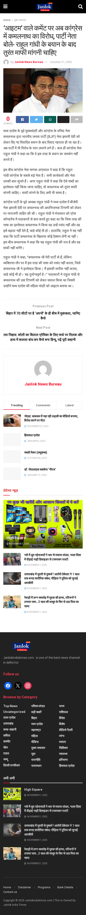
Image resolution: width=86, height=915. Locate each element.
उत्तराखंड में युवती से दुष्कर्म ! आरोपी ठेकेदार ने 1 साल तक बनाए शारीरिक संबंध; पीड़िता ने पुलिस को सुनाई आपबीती (51, 578)
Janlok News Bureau (28, 62)
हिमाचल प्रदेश (32, 435)
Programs (44, 887)
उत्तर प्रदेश (9, 717)
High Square (16, 538)
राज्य (61, 706)
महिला (34, 736)
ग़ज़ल (6, 753)
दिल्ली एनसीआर (11, 765)
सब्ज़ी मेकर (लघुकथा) (35, 452)
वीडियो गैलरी (66, 730)
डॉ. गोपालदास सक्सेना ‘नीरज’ (40, 469)
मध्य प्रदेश (37, 724)
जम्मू (5, 759)
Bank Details (65, 887)
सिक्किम (63, 748)
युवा (33, 754)
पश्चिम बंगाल (38, 706)
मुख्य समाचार (20, 20)
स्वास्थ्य (63, 754)
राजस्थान (36, 765)
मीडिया (35, 742)
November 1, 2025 (19, 544)
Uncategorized (14, 712)
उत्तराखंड (8, 723)
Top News (10, 706)
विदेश (62, 718)
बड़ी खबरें (36, 712)
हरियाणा (63, 759)
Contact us (10, 892)
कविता (6, 735)
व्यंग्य (61, 736)
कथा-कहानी (9, 729)
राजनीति (35, 759)
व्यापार (62, 742)
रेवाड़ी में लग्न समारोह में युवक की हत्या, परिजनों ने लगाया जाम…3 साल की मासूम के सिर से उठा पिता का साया (51, 602)
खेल (5, 747)
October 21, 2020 (61, 62)
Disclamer (24, 887)
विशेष (62, 724)
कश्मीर (6, 741)
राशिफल (63, 712)
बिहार (34, 718)
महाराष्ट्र (36, 730)
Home (7, 20)
